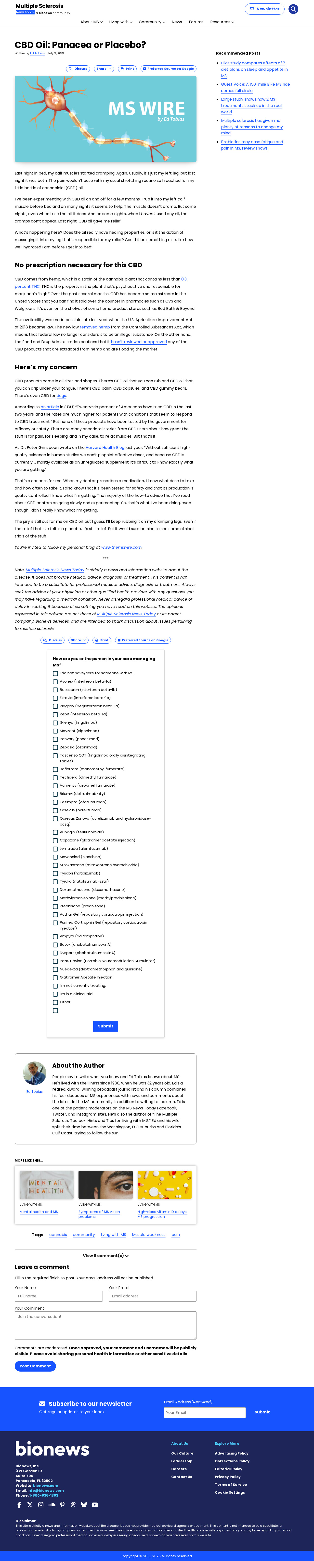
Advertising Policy (232, 1453)
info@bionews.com (45, 1490)
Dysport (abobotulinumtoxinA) (88, 952)
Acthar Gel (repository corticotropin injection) (102, 914)
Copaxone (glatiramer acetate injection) (97, 840)
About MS (89, 22)
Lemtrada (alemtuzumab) (84, 848)
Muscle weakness (149, 1234)
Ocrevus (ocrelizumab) (81, 810)
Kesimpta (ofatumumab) (83, 801)
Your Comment (29, 1308)
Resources (220, 22)
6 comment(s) (104, 1255)
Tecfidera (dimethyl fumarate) (88, 777)
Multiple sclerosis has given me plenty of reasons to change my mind (252, 127)
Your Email (119, 1288)
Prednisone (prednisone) (82, 906)
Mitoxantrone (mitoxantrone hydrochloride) (99, 864)
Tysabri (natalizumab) (80, 873)
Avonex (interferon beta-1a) (85, 681)
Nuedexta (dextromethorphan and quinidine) (101, 969)
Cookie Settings (230, 1492)
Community (150, 22)
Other (65, 1001)
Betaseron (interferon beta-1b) (88, 689)
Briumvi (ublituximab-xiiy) (82, 793)
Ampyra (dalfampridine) (82, 936)
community (84, 1234)
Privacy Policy (228, 1476)
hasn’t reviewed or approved (139, 342)
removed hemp (95, 327)
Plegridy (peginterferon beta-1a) (90, 706)
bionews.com (45, 1485)
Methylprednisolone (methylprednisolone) (98, 897)
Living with (119, 22)
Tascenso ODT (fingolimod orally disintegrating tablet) (102, 758)
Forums (196, 22)
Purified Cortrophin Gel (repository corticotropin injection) (103, 925)
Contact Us (181, 1476)
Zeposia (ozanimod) (78, 747)
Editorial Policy (228, 1469)
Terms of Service (231, 1484)
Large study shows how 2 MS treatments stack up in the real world (251, 105)
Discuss (79, 69)
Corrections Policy (232, 1461)
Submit (105, 1026)
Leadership (181, 1461)
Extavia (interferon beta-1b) (85, 697)
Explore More (227, 1443)
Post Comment (35, 1366)
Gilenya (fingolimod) (78, 722)
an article (50, 407)
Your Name (25, 1288)
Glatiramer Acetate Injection (86, 977)
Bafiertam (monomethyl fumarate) (92, 768)
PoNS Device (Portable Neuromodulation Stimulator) (108, 960)
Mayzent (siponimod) (79, 730)
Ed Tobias (37, 53)
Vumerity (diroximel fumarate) (88, 785)
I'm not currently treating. (83, 985)
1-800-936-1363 (43, 1495)
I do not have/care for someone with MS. (97, 673)
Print (129, 69)
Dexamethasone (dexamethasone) (93, 889)
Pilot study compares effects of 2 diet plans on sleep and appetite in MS (254, 69)
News (177, 22)
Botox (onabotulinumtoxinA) (86, 944)
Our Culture (182, 1453)
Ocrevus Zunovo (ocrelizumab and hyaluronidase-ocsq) (105, 821)
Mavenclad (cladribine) (81, 856)
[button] (265, 9)
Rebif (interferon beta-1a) (83, 714)
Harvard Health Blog (105, 447)
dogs (61, 395)
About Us (179, 1443)
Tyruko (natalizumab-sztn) (84, 881)
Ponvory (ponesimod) (80, 738)
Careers (179, 1469)
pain (175, 1234)
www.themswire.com (121, 547)
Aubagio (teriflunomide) (82, 832)
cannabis (58, 1234)
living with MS (113, 1234)
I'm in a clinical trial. (77, 993)
